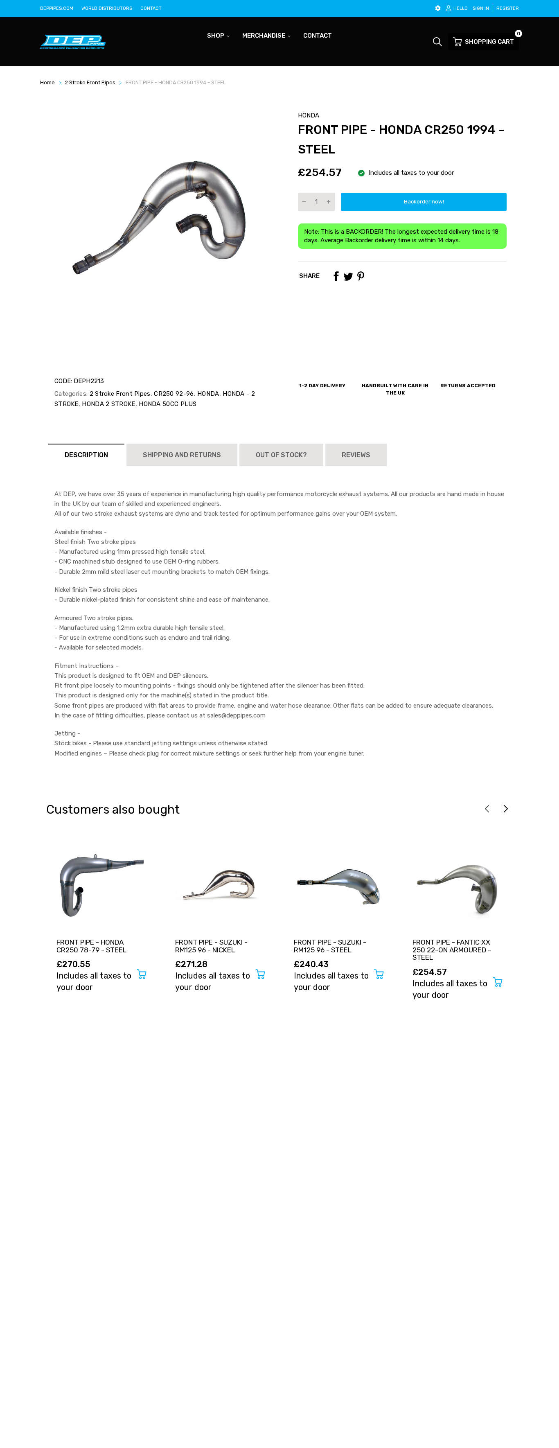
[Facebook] (336, 276)
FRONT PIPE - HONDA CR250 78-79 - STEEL (91, 946)
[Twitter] (348, 276)
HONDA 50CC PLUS (167, 404)
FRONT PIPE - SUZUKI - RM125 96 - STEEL (330, 946)
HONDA (308, 115)
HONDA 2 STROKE (107, 404)
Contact (151, 8)
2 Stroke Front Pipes (119, 393)
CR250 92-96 (173, 393)
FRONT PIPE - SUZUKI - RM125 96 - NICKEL (211, 946)
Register (507, 8)
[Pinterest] (360, 276)
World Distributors (106, 8)
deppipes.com (56, 8)
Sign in (481, 8)
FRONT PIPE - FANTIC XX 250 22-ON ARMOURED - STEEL (451, 949)
